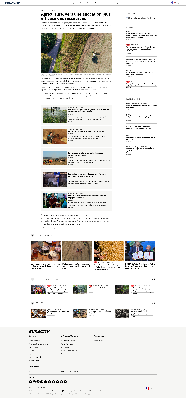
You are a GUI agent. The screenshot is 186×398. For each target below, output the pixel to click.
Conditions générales (71, 391)
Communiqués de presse (38, 357)
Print (45, 228)
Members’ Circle (34, 360)
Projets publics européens (38, 344)
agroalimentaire (84, 221)
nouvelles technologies (50, 224)
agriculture (67, 218)
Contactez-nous (67, 344)
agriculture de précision (101, 218)
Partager (53, 228)
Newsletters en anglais (69, 371)
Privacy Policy (68, 394)
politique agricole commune (70, 224)
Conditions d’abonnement (89, 391)
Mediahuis (65, 347)
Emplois (118, 3)
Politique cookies (56, 391)
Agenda (31, 354)
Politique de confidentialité (38, 391)
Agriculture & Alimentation (48, 10)
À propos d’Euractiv (68, 341)
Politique (83, 3)
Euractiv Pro (98, 341)
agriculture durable (49, 221)
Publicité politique (67, 354)
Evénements (110, 3)
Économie (90, 3)
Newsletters (101, 3)
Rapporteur (75, 3)
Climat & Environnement (100, 221)
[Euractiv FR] (13, 3)
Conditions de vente (107, 391)
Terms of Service (81, 394)
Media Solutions (34, 341)
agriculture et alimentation (67, 221)
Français (178, 3)
